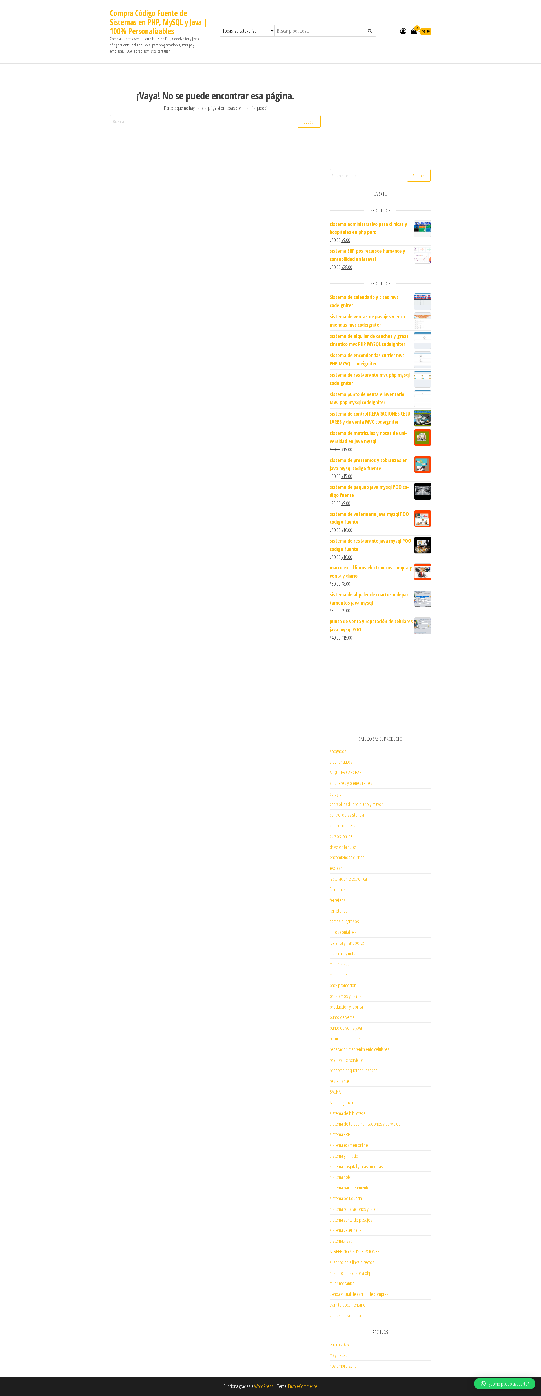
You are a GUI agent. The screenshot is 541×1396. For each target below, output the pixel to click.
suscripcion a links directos (352, 1262)
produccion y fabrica (346, 1006)
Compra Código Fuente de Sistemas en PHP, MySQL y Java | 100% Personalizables (159, 22)
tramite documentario (347, 1304)
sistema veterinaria (346, 1230)
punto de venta (342, 1017)
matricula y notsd (344, 953)
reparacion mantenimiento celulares (359, 1049)
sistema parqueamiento (349, 1187)
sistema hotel (341, 1176)
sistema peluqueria (346, 1198)
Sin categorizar (342, 1102)
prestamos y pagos (346, 996)
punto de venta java (346, 1027)
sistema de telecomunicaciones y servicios (365, 1123)
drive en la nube (343, 847)
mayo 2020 (338, 1354)
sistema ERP (340, 1134)
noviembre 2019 (343, 1365)
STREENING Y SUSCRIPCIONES (355, 1251)
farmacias (338, 889)
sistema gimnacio (344, 1155)
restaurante (339, 1081)
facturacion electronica (348, 878)
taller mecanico (342, 1283)
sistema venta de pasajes (351, 1219)
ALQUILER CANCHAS (346, 772)
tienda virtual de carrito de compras (359, 1294)
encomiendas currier (347, 857)
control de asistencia (347, 814)
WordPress (263, 1386)
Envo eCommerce (302, 1386)
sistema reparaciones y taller (354, 1209)
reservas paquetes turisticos (354, 1070)
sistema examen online (349, 1145)
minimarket (339, 974)
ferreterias (339, 910)
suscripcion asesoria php (350, 1273)
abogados (338, 751)
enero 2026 (339, 1344)
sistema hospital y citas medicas (356, 1166)
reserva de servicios (347, 1060)
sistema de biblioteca (347, 1113)
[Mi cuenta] (403, 31)
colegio (336, 793)
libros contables (343, 932)
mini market (339, 963)
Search (419, 175)
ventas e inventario (345, 1315)
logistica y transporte (347, 942)
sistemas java (341, 1240)
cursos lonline (341, 836)
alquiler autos (341, 761)
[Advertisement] (380, 124)
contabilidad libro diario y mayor (356, 804)
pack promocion (343, 985)
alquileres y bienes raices (351, 783)
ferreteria (338, 900)
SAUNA (335, 1091)
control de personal (346, 825)
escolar (336, 868)
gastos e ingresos (344, 921)
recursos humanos (345, 1038)
